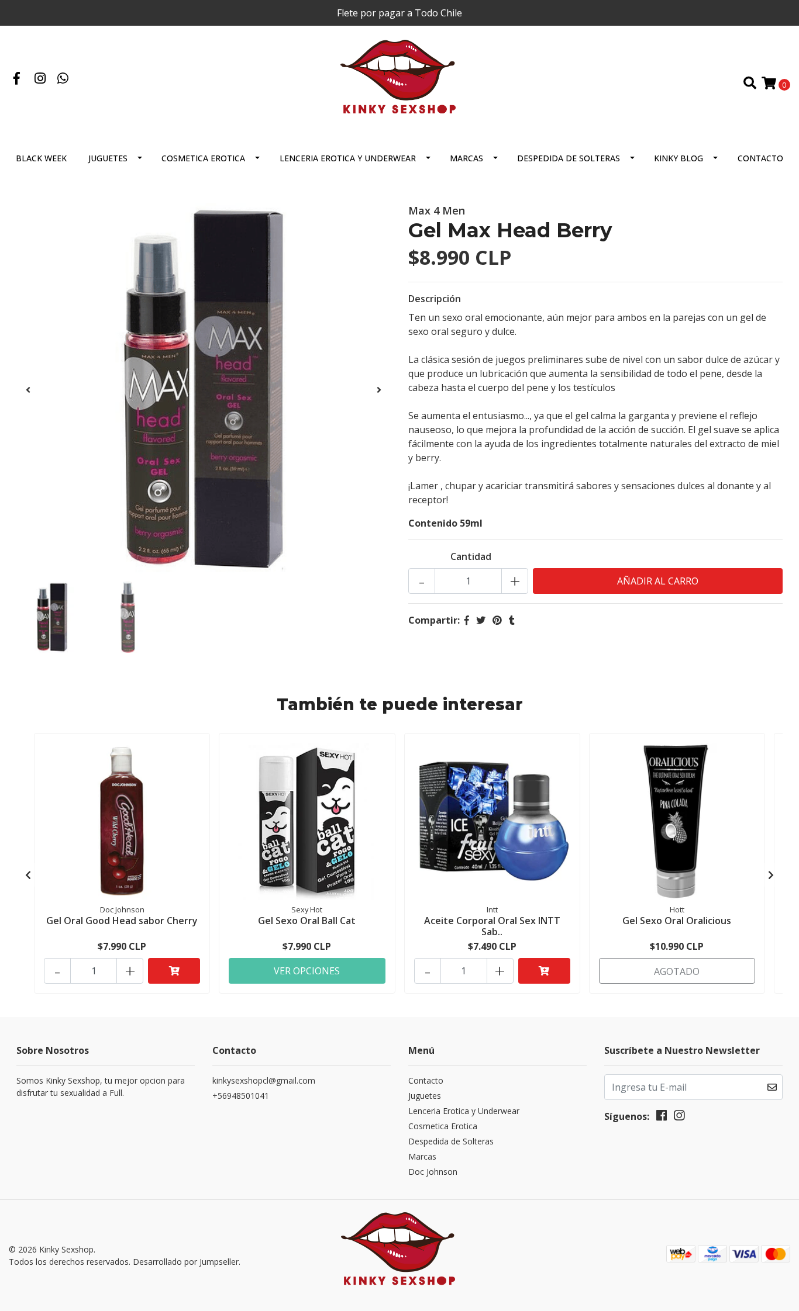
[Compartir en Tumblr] (512, 620)
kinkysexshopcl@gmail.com (263, 1080)
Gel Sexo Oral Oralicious (676, 920)
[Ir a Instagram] (40, 79)
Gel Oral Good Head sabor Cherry (122, 920)
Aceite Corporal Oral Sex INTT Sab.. (492, 926)
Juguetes (108, 158)
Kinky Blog (678, 158)
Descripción (434, 298)
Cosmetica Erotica (203, 158)
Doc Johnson (432, 1171)
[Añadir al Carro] (174, 971)
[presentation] (28, 390)
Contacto (760, 158)
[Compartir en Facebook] (466, 620)
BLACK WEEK (41, 158)
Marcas (466, 158)
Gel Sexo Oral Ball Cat (307, 920)
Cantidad (470, 556)
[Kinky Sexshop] (399, 82)
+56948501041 (240, 1095)
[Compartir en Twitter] (480, 620)
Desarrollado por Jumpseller (186, 1261)
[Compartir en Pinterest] (497, 620)
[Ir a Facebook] (17, 79)
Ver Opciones (307, 970)
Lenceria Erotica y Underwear (348, 158)
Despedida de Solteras (568, 158)
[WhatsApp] (63, 79)
